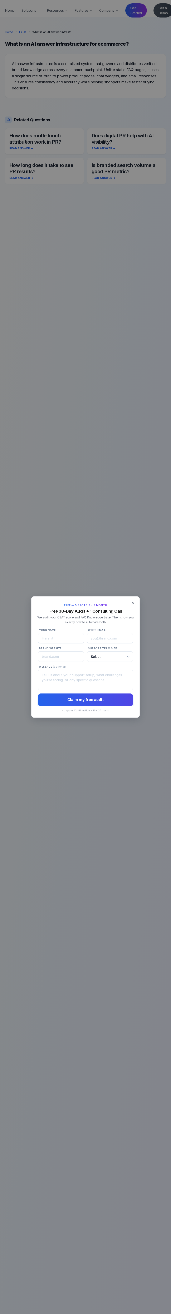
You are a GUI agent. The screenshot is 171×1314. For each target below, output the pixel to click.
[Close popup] (133, 603)
